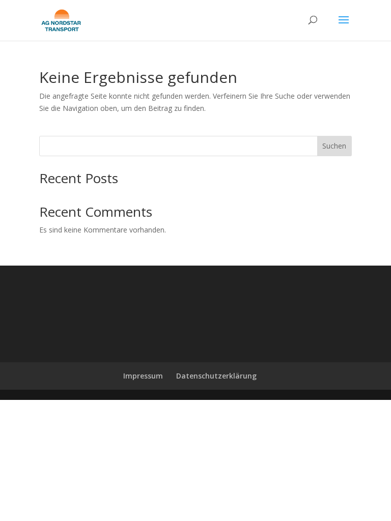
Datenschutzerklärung (216, 376)
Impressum (143, 376)
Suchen (334, 146)
